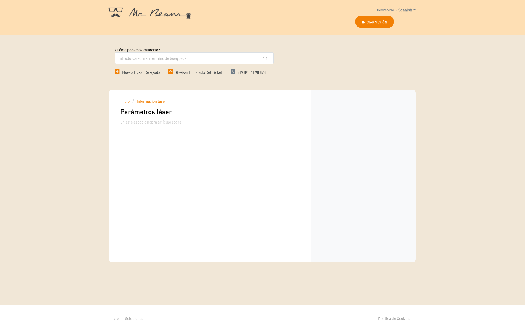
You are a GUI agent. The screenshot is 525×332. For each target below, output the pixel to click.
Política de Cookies (394, 318)
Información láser (151, 101)
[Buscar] (265, 58)
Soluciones (134, 318)
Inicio (125, 101)
